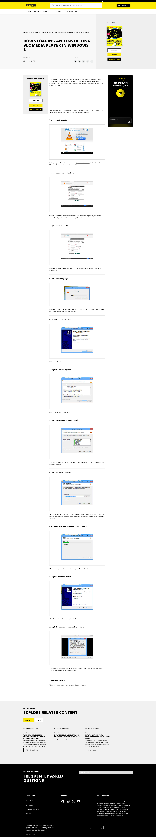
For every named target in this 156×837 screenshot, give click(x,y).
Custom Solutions (71, 11)
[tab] (28, 720)
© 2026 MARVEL (30, 834)
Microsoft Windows (80, 685)
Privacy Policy (87, 828)
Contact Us (29, 805)
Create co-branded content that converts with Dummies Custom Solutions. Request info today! (78, 1)
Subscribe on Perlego (114, 59)
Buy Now (114, 54)
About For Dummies (32, 801)
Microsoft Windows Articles (80, 32)
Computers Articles (47, 32)
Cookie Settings (98, 828)
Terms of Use (76, 828)
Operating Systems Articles (63, 32)
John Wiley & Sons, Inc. (46, 825)
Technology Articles (34, 32)
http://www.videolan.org (83, 163)
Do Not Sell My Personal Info (112, 828)
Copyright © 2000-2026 (32, 825)
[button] (39, 11)
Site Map (28, 813)
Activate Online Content (33, 809)
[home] (31, 5)
